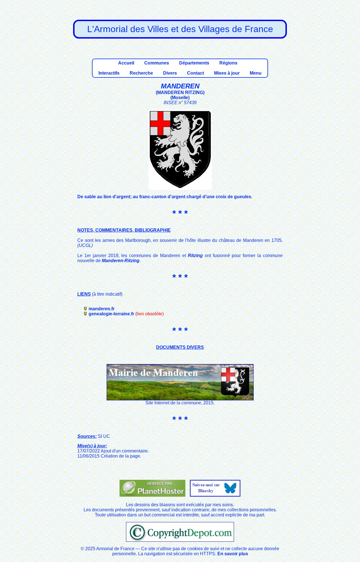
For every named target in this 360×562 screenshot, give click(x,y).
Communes (156, 63)
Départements (194, 63)
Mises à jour (227, 73)
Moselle (180, 97)
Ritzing (195, 255)
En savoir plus (232, 553)
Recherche (141, 73)
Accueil (126, 63)
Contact (195, 73)
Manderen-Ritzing (121, 260)
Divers (170, 73)
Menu (256, 73)
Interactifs (109, 73)
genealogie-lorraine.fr (111, 313)
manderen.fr (101, 308)
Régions (228, 63)
